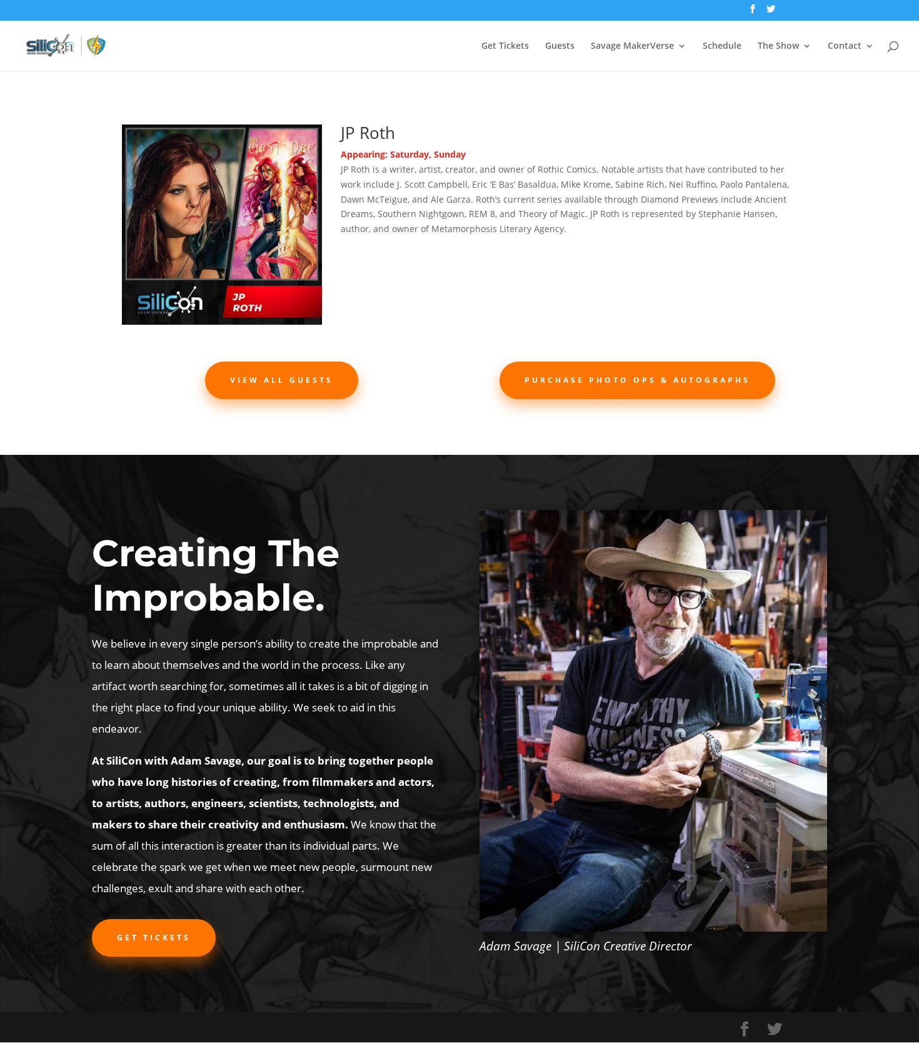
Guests (560, 46)
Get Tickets (505, 46)
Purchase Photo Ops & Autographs (637, 380)
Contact (844, 46)
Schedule (722, 46)
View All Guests (281, 380)
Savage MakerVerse (632, 46)
